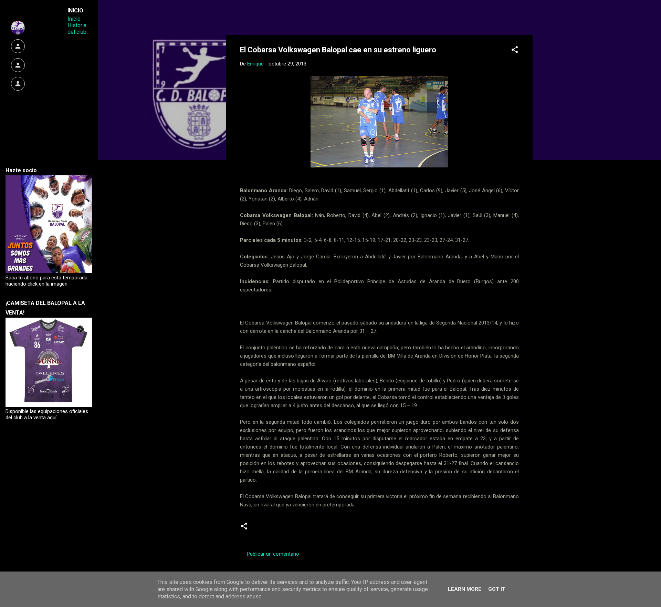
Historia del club (76, 28)
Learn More (464, 589)
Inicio (74, 19)
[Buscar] (528, 18)
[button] (515, 50)
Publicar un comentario (273, 554)
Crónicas (267, 529)
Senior (343, 529)
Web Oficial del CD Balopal (292, 16)
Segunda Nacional (306, 529)
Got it (496, 589)
